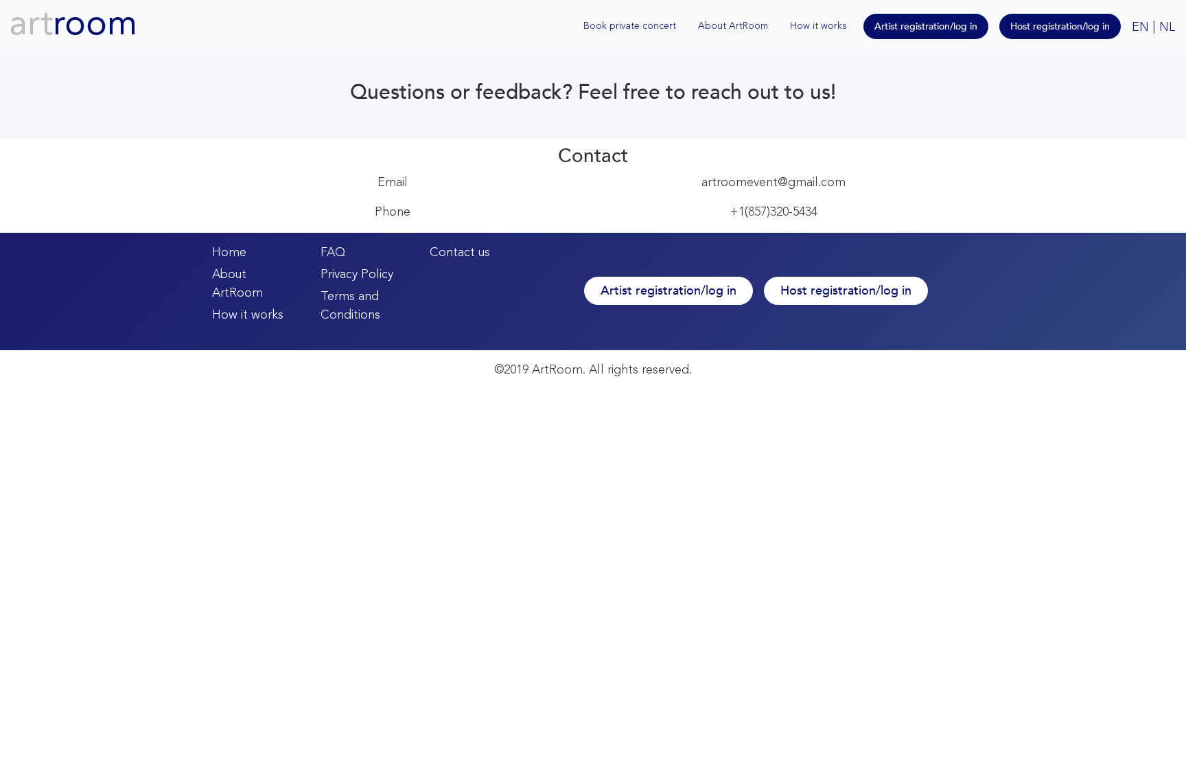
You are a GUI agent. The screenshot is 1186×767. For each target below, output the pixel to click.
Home (229, 253)
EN (1140, 27)
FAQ (333, 253)
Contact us (460, 253)
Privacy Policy (357, 274)
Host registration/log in (1060, 26)
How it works (818, 26)
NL (1167, 27)
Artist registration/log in (925, 26)
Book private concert (629, 26)
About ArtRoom (733, 26)
